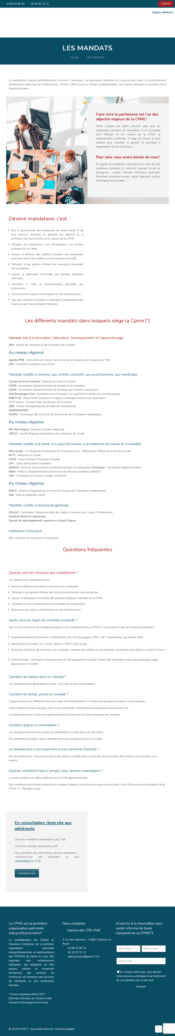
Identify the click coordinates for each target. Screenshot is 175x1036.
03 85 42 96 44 (15, 3)
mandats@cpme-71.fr (27, 861)
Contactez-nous (26, 873)
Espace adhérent (162, 12)
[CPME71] (30, 27)
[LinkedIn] (152, 3)
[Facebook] (147, 3)
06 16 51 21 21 (39, 3)
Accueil (74, 57)
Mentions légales (65, 1029)
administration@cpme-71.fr (83, 956)
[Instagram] (156, 3)
